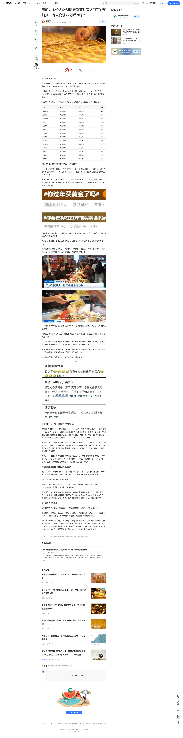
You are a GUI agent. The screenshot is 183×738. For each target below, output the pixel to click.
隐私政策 (64, 724)
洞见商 (44, 613)
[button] (136, 16)
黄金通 (44, 628)
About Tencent (51, 724)
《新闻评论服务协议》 (67, 666)
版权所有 (76, 732)
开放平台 (70, 724)
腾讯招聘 (82, 724)
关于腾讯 (44, 724)
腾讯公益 (88, 724)
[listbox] (74, 614)
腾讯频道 (100, 724)
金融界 (44, 644)
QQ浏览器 (94, 724)
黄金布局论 (45, 582)
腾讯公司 (71, 732)
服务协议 (59, 724)
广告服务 (76, 724)
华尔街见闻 (51, 659)
